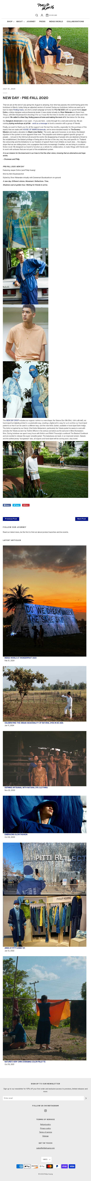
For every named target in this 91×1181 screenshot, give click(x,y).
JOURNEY (31, 22)
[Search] (36, 15)
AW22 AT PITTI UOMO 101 (15, 948)
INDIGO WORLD (56, 22)
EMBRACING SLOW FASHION (16, 834)
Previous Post (11, 519)
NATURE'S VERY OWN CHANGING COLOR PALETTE (25, 1062)
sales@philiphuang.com (45, 1148)
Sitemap (45, 1136)
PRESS (42, 22)
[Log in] (42, 15)
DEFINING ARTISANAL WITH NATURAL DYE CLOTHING (26, 787)
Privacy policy (45, 1128)
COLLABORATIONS (75, 22)
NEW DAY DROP (12, 420)
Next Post (81, 519)
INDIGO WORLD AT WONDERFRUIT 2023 (20, 658)
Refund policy (45, 1124)
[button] (46, 1159)
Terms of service (45, 1132)
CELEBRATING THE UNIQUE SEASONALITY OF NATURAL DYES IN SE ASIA (34, 723)
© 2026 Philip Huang (45, 1174)
